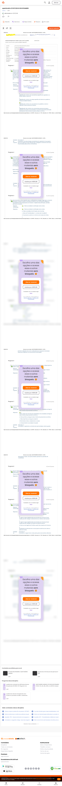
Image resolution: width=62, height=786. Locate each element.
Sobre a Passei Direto (46, 744)
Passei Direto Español (7, 751)
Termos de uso (44, 751)
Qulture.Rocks (5, 761)
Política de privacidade (46, 749)
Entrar (56, 3)
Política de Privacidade (33, 87)
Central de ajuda (45, 753)
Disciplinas (4, 744)
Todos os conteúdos (7, 747)
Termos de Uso (28, 86)
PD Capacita (4, 749)
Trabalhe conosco (45, 747)
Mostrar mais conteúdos (30, 723)
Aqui (31, 82)
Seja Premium (5, 756)
